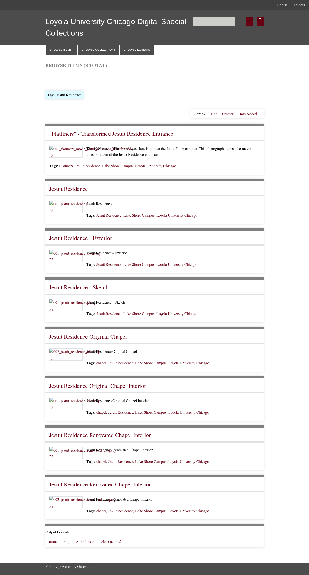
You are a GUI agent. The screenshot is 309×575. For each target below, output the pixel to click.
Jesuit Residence (87, 165)
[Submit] (249, 21)
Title (214, 113)
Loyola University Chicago (155, 165)
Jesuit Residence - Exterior (80, 238)
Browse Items (60, 49)
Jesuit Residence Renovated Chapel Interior (100, 435)
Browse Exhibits (137, 49)
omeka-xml (105, 541)
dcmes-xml (78, 541)
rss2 (119, 541)
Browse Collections (99, 49)
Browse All (54, 78)
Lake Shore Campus (117, 165)
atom (53, 541)
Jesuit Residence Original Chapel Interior (97, 386)
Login (282, 5)
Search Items (103, 78)
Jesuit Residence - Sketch (79, 287)
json (91, 541)
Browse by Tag (78, 78)
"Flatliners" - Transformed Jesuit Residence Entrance (111, 133)
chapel (101, 362)
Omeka (82, 566)
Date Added (247, 113)
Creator (228, 113)
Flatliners (66, 165)
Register (298, 5)
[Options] (260, 21)
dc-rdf (63, 541)
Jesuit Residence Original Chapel (88, 336)
